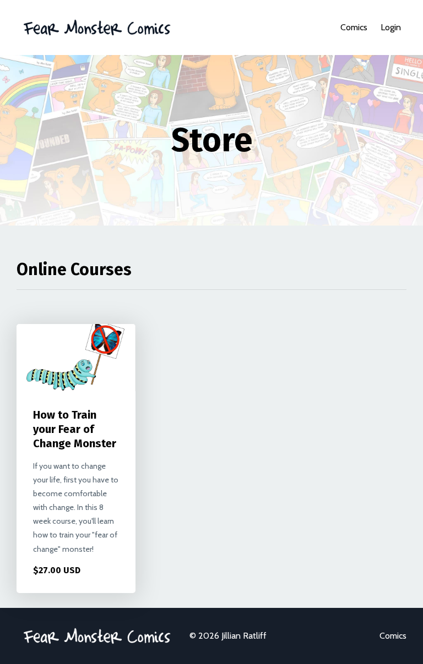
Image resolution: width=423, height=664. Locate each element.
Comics (353, 27)
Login (391, 27)
